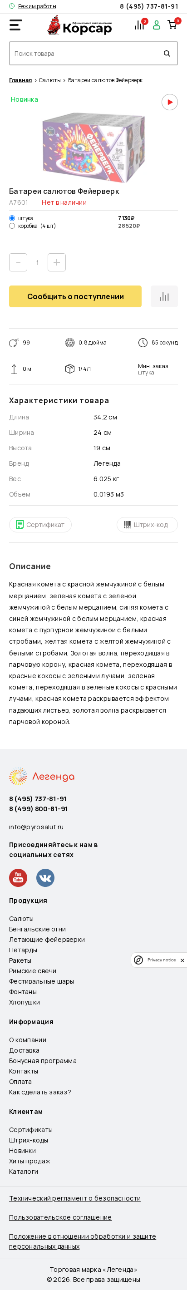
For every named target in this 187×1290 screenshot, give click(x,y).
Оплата (20, 1081)
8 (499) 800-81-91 (38, 808)
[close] (182, 960)
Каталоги (23, 1171)
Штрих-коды (28, 1140)
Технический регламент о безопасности (75, 1198)
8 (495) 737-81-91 (149, 6)
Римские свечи (33, 970)
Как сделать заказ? (40, 1092)
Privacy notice (162, 959)
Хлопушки (24, 1002)
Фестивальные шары (41, 981)
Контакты (23, 1071)
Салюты (50, 80)
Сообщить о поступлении (75, 296)
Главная (20, 80)
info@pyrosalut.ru (36, 826)
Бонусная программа (43, 1060)
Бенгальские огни (37, 929)
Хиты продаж (29, 1161)
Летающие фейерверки (47, 939)
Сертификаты (31, 1129)
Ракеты (20, 960)
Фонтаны (23, 991)
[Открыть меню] (16, 25)
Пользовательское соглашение (60, 1217)
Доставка (24, 1050)
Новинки (22, 1150)
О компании (27, 1039)
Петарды (23, 949)
